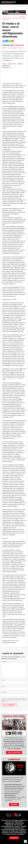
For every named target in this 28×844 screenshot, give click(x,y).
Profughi (20, 48)
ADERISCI (14, 805)
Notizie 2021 (19, 45)
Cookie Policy (17, 841)
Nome (3, 680)
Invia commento (9, 705)
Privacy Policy (10, 841)
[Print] (12, 41)
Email (3, 686)
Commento (4, 661)
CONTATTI (14, 838)
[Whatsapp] (9, 41)
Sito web (3, 692)
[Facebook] (3, 41)
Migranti (15, 48)
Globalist (4, 63)
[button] (26, 2)
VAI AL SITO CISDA (14, 752)
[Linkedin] (6, 41)
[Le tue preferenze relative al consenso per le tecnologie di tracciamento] (25, 841)
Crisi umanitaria (9, 48)
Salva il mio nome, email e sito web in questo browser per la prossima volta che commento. (13, 700)
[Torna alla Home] (8, 2)
